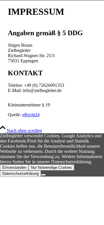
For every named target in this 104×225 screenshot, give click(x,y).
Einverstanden (14, 167)
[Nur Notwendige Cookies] (43, 175)
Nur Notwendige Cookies (51, 167)
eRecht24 (31, 114)
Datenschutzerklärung (20, 173)
